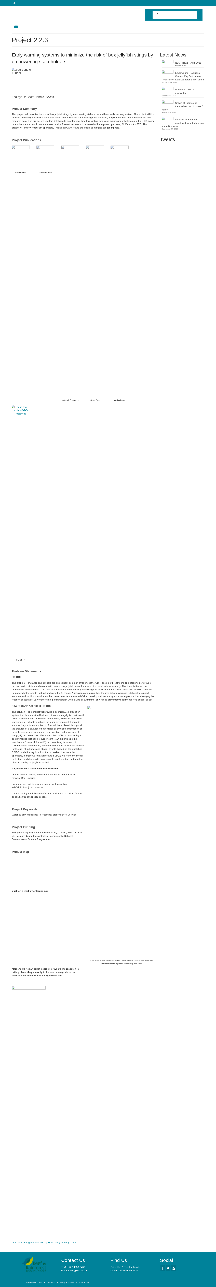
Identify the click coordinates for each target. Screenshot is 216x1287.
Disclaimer (51, 1282)
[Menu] (16, 26)
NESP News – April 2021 (188, 62)
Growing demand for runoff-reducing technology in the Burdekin (183, 123)
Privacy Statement (67, 1282)
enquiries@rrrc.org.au (76, 1270)
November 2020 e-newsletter (185, 91)
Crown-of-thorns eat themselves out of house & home (183, 106)
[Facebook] (162, 1268)
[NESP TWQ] (42, 9)
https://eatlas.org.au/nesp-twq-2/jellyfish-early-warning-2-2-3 (44, 1242)
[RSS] (173, 1268)
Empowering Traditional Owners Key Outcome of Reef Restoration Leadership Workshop (183, 76)
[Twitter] (168, 1268)
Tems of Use (84, 1282)
